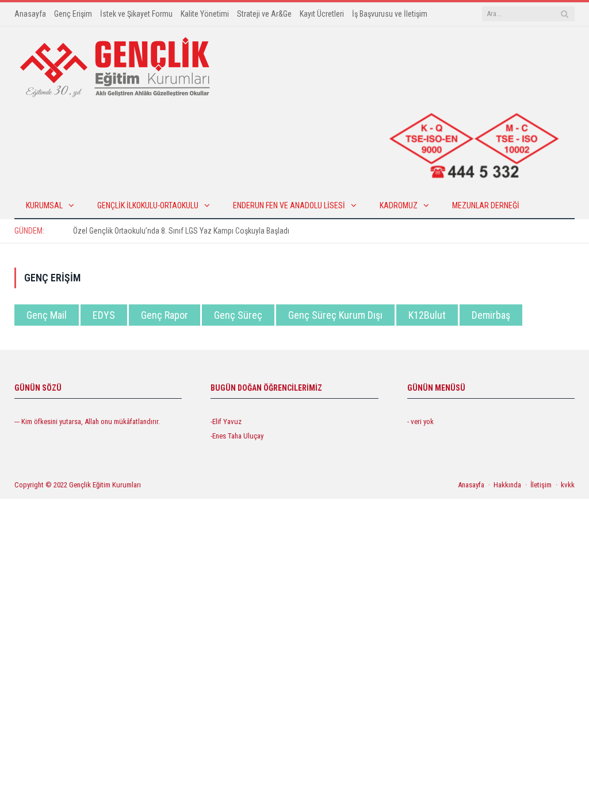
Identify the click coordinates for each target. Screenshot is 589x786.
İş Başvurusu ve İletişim (389, 13)
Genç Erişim (73, 13)
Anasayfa (30, 13)
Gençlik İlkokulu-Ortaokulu (147, 205)
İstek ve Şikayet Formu (136, 13)
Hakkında (507, 484)
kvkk (568, 484)
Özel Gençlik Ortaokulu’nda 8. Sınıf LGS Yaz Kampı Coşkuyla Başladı (181, 230)
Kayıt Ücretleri (322, 13)
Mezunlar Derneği (485, 205)
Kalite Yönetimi (205, 13)
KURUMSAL (44, 205)
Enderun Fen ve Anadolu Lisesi (289, 205)
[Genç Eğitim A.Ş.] (115, 66)
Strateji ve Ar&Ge (264, 13)
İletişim (541, 484)
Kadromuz (399, 205)
